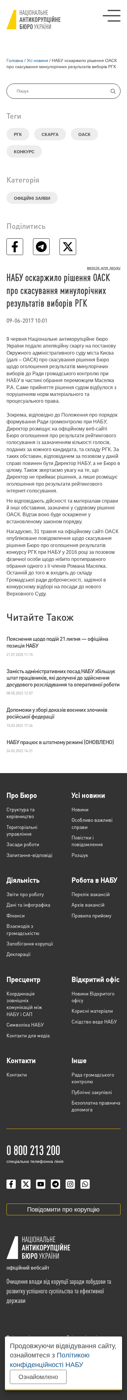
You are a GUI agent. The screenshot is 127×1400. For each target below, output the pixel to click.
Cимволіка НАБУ (25, 1024)
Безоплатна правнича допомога (96, 1106)
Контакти (21, 1060)
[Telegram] (55, 1184)
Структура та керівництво (20, 812)
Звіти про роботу (25, 894)
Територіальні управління (21, 830)
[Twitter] (26, 1184)
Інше (79, 1060)
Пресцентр (23, 979)
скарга (50, 134)
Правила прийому (91, 915)
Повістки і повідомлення (87, 840)
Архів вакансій (88, 904)
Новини (80, 809)
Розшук (80, 855)
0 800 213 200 (33, 1149)
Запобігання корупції (29, 943)
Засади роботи (22, 844)
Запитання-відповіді (29, 855)
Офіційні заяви (32, 198)
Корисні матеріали (92, 1010)
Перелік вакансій (91, 894)
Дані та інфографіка (28, 904)
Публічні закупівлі (92, 1092)
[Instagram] (70, 1184)
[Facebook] (11, 1184)
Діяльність (22, 879)
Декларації (18, 954)
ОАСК (84, 134)
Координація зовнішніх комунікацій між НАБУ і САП (24, 1003)
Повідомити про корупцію (63, 1209)
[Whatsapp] (85, 1184)
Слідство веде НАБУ (94, 1021)
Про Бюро (21, 795)
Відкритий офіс (96, 979)
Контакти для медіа (28, 1035)
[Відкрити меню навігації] (112, 16)
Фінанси (15, 915)
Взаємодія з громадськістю (22, 929)
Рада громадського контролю (93, 1078)
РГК (18, 134)
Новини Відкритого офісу (93, 996)
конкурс (24, 151)
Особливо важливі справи (92, 823)
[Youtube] (40, 1184)
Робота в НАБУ (94, 879)
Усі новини (88, 795)
